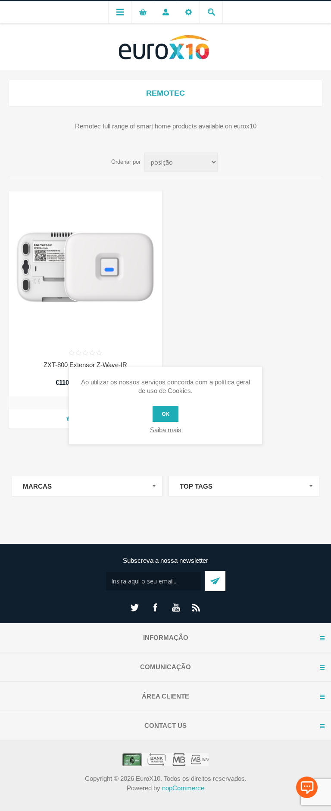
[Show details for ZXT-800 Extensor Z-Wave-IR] (85, 266)
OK (165, 414)
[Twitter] (134, 607)
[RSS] (196, 607)
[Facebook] (155, 607)
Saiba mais (165, 430)
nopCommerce (183, 788)
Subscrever (215, 581)
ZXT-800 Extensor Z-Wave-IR (85, 364)
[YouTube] (176, 607)
